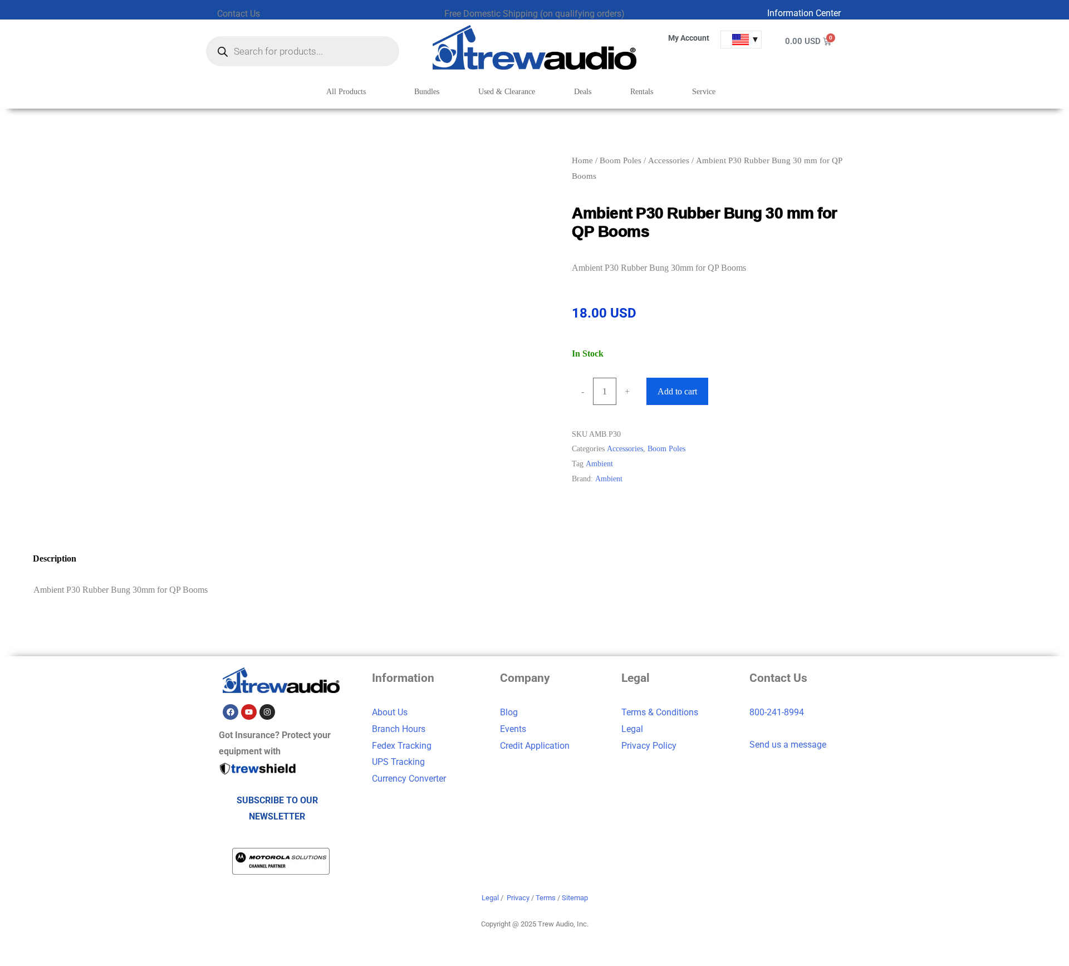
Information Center (804, 13)
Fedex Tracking (401, 745)
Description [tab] (54, 558)
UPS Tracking (398, 762)
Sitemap (575, 898)
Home (582, 160)
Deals (582, 91)
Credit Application (535, 745)
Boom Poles (620, 160)
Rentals (641, 91)
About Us (390, 712)
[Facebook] (230, 712)
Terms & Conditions (659, 712)
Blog (509, 712)
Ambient (599, 463)
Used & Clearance (506, 91)
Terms (546, 898)
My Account (688, 37)
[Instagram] (267, 712)
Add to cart (677, 391)
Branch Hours (398, 729)
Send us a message (787, 744)
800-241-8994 (776, 712)
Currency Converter (409, 778)
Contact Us (238, 13)
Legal (632, 729)
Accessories (668, 160)
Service (703, 91)
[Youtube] (249, 712)
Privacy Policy (648, 745)
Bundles (426, 91)
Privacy (518, 898)
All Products (346, 91)
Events (513, 729)
